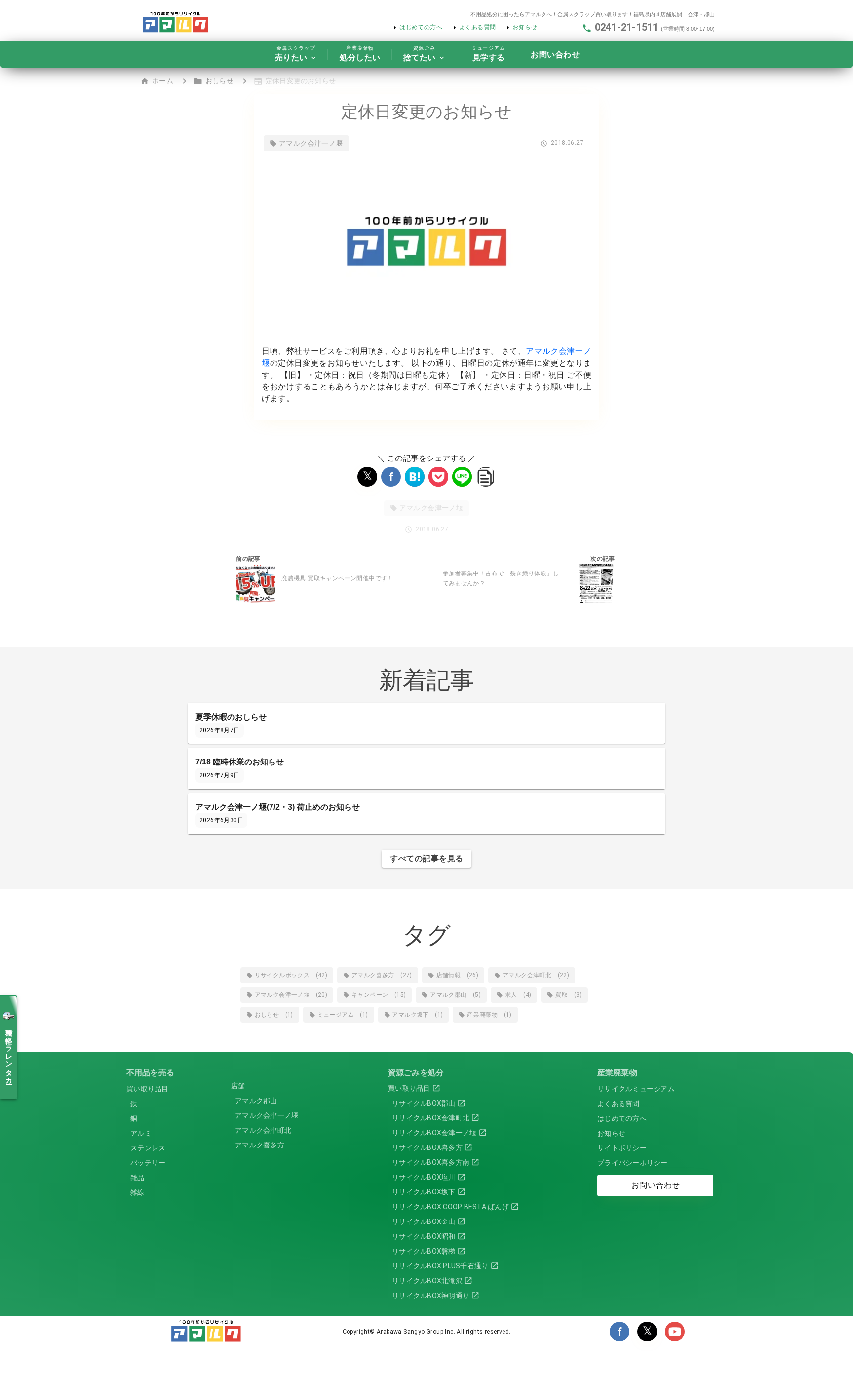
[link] (164, 1073)
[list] (164, 1132)
